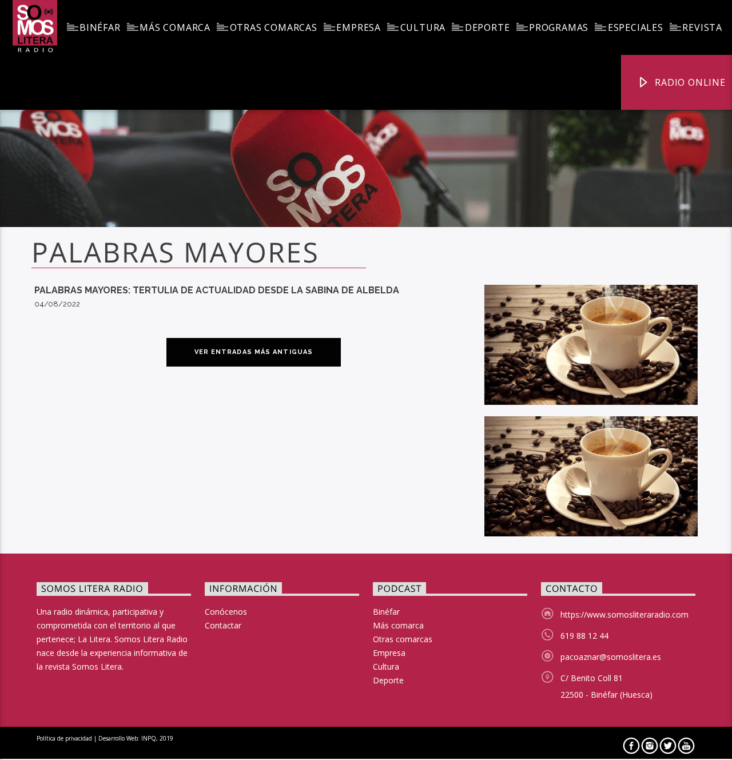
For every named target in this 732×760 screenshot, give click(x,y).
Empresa (358, 27)
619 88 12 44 (584, 635)
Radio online (688, 82)
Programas (558, 27)
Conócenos (226, 611)
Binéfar (100, 27)
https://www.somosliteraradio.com (624, 614)
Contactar (223, 625)
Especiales (635, 27)
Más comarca (175, 27)
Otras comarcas (273, 27)
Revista (702, 27)
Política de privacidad (64, 738)
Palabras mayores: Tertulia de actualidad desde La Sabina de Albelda (216, 290)
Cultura (423, 27)
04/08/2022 (57, 304)
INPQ (148, 738)
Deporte (487, 27)
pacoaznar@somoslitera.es (610, 656)
